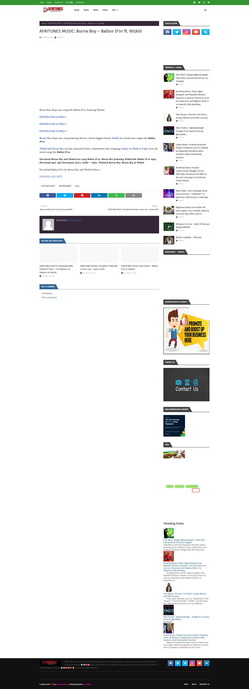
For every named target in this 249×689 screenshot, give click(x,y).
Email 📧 (69, 2)
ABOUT (170, 486)
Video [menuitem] (105, 10)
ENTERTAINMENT (65, 186)
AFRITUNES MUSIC (55, 23)
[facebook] (194, 2)
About (49, 2)
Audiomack (80, 2)
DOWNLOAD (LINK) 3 (52, 131)
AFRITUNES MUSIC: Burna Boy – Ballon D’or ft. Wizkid (139, 268)
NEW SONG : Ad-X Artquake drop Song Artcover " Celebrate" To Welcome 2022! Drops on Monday (192, 194)
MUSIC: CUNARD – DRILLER (188, 237)
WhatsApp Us (205, 684)
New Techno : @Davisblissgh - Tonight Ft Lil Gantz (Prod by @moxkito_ (190, 131)
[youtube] (196, 32)
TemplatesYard (62, 684)
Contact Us (58, 2)
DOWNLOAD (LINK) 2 (52, 124)
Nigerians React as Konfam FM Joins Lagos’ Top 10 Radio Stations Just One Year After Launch (192, 210)
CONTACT (179, 486)
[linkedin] (207, 663)
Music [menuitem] (86, 10)
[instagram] (204, 2)
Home (41, 2)
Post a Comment (49, 297)
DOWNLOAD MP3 (50, 176)
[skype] (208, 2)
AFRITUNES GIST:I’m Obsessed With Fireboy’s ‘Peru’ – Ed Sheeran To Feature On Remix (56, 269)
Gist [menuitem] (114, 10)
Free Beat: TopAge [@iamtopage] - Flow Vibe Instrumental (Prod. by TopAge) (192, 78)
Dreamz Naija (47, 37)
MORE (195, 490)
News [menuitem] (95, 10)
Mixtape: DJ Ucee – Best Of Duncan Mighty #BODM (193, 226)
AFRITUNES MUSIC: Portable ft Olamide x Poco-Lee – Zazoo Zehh (99, 268)
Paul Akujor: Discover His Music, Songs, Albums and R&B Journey (192, 116)
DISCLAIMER (192, 486)
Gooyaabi (87, 684)
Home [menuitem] (76, 10)
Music (77, 186)
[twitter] (199, 2)
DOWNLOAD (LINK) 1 (52, 116)
